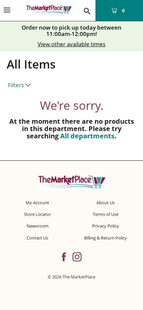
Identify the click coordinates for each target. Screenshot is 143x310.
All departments (87, 135)
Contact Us (37, 238)
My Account (37, 203)
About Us (105, 203)
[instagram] (76, 256)
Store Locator (37, 214)
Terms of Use (105, 214)
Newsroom (38, 226)
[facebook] (64, 256)
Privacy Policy (105, 226)
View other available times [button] (71, 44)
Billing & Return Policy (105, 238)
